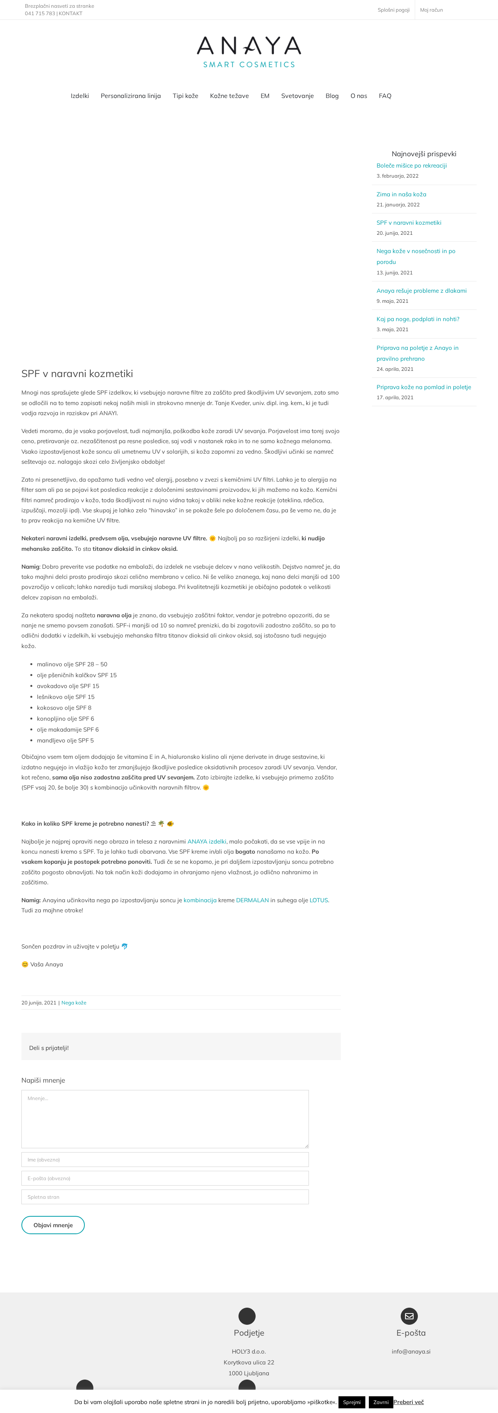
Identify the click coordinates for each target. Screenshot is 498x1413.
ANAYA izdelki (207, 841)
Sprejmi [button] (352, 1402)
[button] (425, 95)
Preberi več (408, 1402)
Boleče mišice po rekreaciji (412, 165)
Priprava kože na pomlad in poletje (424, 387)
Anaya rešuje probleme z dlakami (422, 290)
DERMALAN (252, 900)
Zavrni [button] (381, 1402)
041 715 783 (40, 13)
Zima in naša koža (401, 194)
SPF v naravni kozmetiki (409, 222)
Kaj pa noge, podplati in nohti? (418, 319)
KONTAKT (70, 13)
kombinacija (200, 900)
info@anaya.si (411, 1351)
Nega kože (73, 1002)
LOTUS (319, 900)
